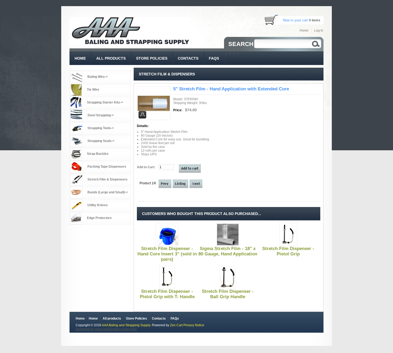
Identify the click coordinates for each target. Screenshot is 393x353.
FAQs (175, 318)
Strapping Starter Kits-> (105, 102)
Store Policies (136, 318)
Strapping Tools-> (100, 128)
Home (304, 30)
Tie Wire (93, 89)
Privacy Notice (193, 325)
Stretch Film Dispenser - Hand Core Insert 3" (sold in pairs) (167, 254)
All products (112, 318)
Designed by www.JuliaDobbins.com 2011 (106, 329)
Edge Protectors (99, 218)
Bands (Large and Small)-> (107, 192)
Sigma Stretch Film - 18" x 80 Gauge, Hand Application (227, 251)
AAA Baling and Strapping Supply (126, 325)
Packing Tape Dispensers (106, 166)
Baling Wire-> (97, 77)
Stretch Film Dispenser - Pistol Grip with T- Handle (167, 294)
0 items (314, 20)
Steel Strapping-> (100, 115)
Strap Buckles (98, 154)
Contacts (159, 318)
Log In (318, 30)
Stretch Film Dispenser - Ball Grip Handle (228, 294)
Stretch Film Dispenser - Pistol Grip (288, 251)
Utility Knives (97, 205)
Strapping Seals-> (100, 141)
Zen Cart (176, 325)
